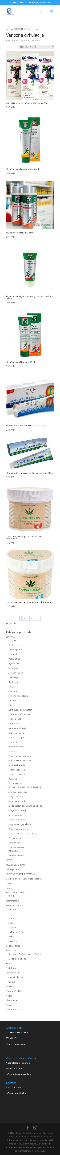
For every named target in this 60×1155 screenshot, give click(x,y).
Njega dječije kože (17, 958)
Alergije (12, 686)
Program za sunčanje (18, 828)
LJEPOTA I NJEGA (13, 783)
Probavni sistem (16, 746)
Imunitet (12, 700)
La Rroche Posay (16, 932)
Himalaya (10, 981)
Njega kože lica (15, 796)
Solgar (9, 1005)
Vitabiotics (13, 850)
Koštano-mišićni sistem (19, 714)
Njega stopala (15, 815)
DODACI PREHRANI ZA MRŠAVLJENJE (25, 787)
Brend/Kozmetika (14, 905)
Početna (9, 29)
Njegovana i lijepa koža (19, 824)
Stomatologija (12, 900)
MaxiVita (10, 986)
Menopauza (14, 723)
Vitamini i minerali (16, 855)
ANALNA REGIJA (15, 672)
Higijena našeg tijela (18, 695)
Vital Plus (12, 941)
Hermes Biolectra (14, 977)
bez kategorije (13, 945)
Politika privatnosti (15, 1068)
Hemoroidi (13, 691)
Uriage (11, 918)
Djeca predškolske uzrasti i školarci (25, 954)
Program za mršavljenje (19, 756)
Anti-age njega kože (18, 791)
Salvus (9, 883)
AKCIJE (9, 860)
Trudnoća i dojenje (17, 769)
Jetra (10, 705)
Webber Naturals (14, 1009)
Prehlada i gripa (16, 737)
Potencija (12, 640)
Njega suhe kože (16, 819)
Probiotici (12, 751)
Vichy (11, 936)
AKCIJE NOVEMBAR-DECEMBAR (20, 874)
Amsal (9, 963)
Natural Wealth (13, 991)
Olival (11, 913)
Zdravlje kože (15, 842)
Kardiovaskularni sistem (20, 709)
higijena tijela (14, 663)
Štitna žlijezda (15, 649)
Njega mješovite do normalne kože (25, 805)
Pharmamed (12, 1000)
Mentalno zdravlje (17, 728)
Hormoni (12, 654)
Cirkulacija (13, 677)
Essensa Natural (14, 972)
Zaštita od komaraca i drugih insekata (24, 878)
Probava (12, 742)
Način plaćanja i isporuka (18, 1062)
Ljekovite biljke (15, 719)
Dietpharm (11, 967)
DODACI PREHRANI (15, 847)
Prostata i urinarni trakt (19, 760)
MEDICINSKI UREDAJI (15, 864)
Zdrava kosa (14, 838)
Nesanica (13, 668)
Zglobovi (12, 779)
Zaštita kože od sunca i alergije (23, 833)
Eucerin (12, 927)
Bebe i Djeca (12, 950)
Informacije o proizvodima (18, 1074)
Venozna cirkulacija (17, 774)
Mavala (12, 908)
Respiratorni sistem (15, 892)
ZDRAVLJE (19, 29)
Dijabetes (13, 681)
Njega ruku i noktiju (17, 810)
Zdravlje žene (12, 869)
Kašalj (11, 896)
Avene (11, 922)
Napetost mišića (16, 732)
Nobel (9, 995)
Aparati (9, 887)
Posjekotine (14, 658)
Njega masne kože (17, 801)
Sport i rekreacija (16, 765)
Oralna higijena (15, 644)
